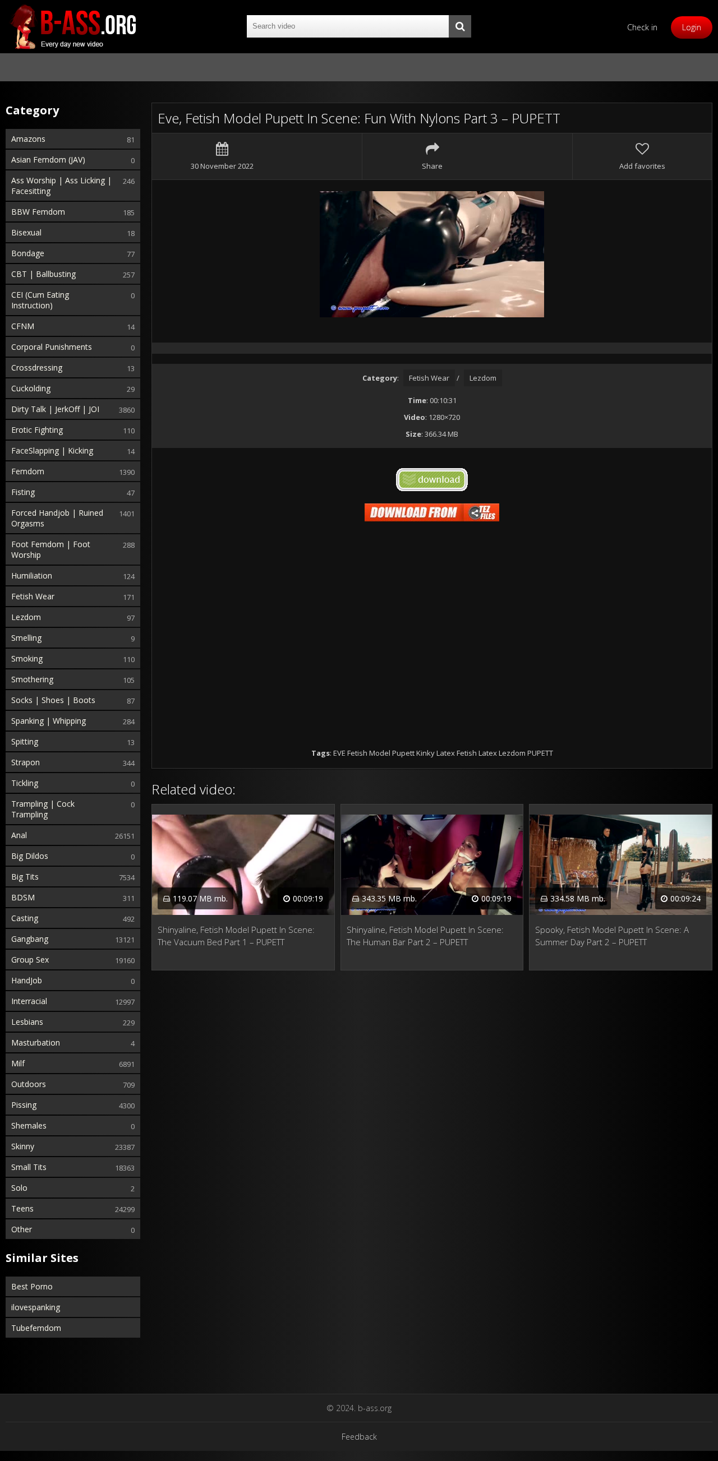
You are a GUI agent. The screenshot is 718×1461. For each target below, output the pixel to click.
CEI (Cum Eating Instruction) (40, 300)
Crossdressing (36, 367)
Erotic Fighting (37, 429)
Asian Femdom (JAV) (48, 159)
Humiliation (31, 575)
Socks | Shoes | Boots (53, 700)
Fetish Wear (32, 596)
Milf (18, 1063)
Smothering (32, 679)
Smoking (27, 658)
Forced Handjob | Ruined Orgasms (57, 518)
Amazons (28, 138)
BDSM (23, 897)
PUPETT (540, 753)
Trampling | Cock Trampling (43, 809)
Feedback (359, 1436)
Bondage (27, 253)
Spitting (24, 741)
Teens (22, 1208)
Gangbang (29, 938)
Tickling (24, 783)
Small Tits (29, 1167)
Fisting (23, 492)
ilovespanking (35, 1307)
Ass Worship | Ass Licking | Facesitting (61, 185)
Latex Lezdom (502, 753)
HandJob (26, 980)
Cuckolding (30, 388)
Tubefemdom (36, 1328)
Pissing (23, 1104)
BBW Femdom (38, 211)
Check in (642, 27)
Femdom (27, 471)
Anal (19, 835)
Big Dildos (29, 855)
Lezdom (26, 617)
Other (21, 1229)
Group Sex (30, 959)
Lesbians (27, 1021)
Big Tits (25, 876)
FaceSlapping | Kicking (52, 450)
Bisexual (26, 232)
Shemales (29, 1125)
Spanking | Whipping (48, 720)
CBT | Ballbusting (43, 274)
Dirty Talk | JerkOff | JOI (55, 409)
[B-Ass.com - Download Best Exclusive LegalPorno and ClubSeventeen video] (73, 26)
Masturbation (35, 1042)
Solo (19, 1187)
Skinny (22, 1146)
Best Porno (32, 1286)
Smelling (26, 637)
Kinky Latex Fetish (446, 753)
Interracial (29, 1001)
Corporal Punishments (51, 346)
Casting (24, 918)
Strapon (25, 762)
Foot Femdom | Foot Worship (50, 549)
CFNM (22, 326)
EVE (339, 753)
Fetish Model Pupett (381, 753)
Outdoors (28, 1084)
